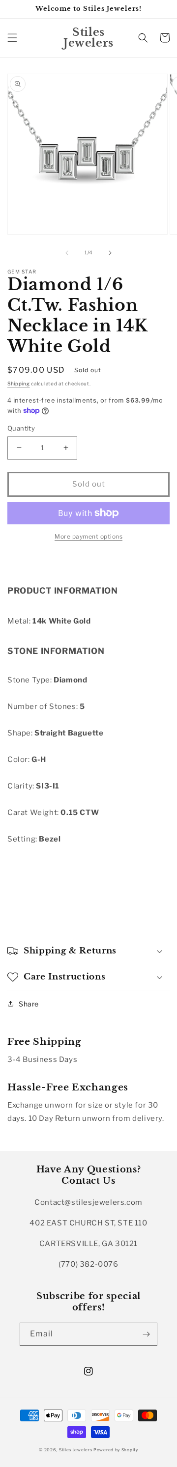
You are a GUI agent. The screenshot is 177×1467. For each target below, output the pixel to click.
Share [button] (29, 1004)
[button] (12, 38)
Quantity (21, 428)
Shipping (18, 383)
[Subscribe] (146, 1334)
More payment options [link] (88, 536)
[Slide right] (110, 253)
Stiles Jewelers (76, 1449)
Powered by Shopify (115, 1449)
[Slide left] (67, 253)
